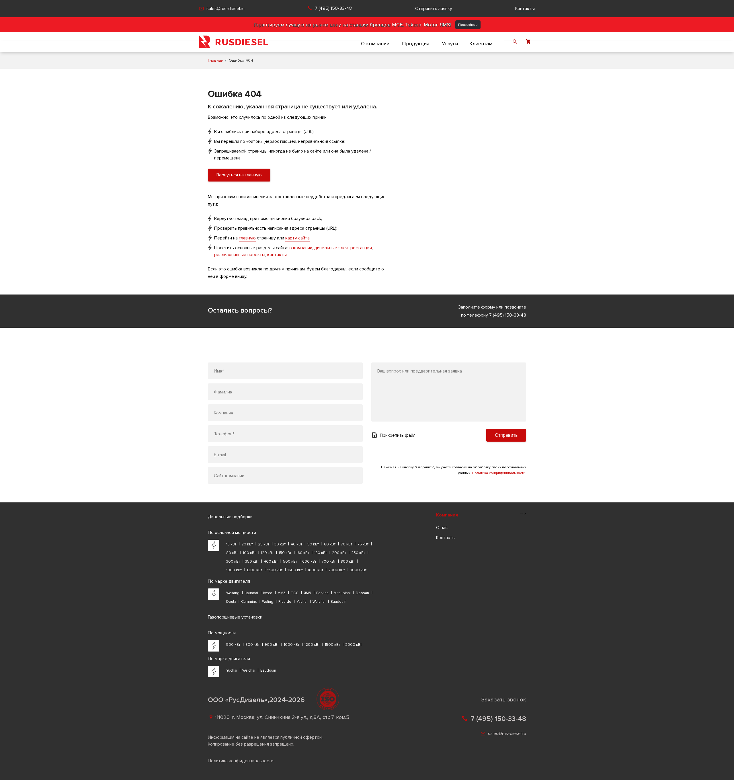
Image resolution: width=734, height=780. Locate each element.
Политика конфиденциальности (241, 761)
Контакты (525, 8)
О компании (375, 43)
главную (247, 238)
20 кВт (247, 544)
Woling (267, 601)
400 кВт (271, 561)
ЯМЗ (307, 593)
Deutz (231, 601)
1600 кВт (295, 570)
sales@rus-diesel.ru (225, 8)
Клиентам (480, 43)
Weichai (319, 601)
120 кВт (267, 553)
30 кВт (280, 544)
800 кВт (348, 561)
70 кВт (346, 544)
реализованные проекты (239, 255)
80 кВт (232, 553)
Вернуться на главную (239, 175)
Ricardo (284, 601)
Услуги (450, 43)
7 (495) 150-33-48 (333, 8)
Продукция (415, 43)
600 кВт (309, 561)
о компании (300, 248)
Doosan (362, 593)
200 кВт (339, 553)
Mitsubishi (342, 593)
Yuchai (301, 601)
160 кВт (302, 553)
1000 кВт (234, 570)
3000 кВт (358, 570)
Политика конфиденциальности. (499, 473)
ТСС (294, 593)
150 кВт (285, 553)
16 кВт (231, 544)
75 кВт (362, 544)
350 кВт (252, 561)
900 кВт (272, 644)
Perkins (322, 593)
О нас (442, 528)
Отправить (506, 435)
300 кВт (233, 561)
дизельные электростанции (343, 248)
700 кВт (328, 561)
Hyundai (251, 593)
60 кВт (329, 544)
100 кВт (249, 553)
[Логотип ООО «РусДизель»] (233, 42)
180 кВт (320, 553)
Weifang (232, 593)
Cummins (249, 601)
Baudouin (338, 601)
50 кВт (313, 544)
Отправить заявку (433, 8)
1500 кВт (274, 570)
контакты (277, 255)
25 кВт (263, 544)
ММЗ (282, 593)
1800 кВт (315, 570)
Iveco (267, 593)
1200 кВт (254, 570)
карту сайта (297, 238)
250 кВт (358, 553)
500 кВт (290, 561)
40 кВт (296, 544)
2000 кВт (336, 570)
